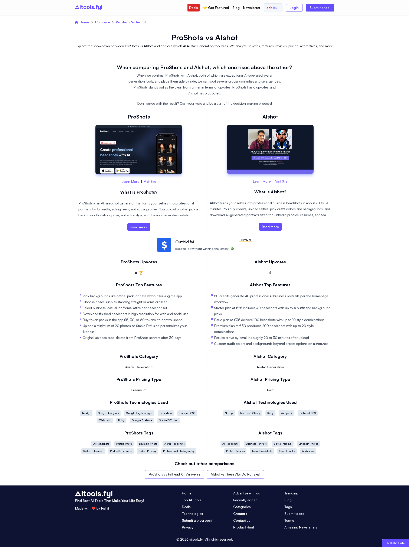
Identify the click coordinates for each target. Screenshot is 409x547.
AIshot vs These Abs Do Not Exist (235, 474)
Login (294, 8)
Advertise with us (246, 493)
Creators (240, 513)
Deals (193, 8)
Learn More (130, 181)
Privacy (187, 527)
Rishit (105, 508)
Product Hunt (243, 527)
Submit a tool (320, 8)
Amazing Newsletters (300, 527)
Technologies (192, 513)
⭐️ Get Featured (216, 8)
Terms (289, 520)
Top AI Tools (191, 500)
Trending (291, 493)
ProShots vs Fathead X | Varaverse (174, 474)
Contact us (241, 520)
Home (84, 22)
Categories (242, 507)
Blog (236, 8)
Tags (288, 507)
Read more (138, 227)
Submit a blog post (197, 520)
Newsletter (251, 8)
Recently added (245, 500)
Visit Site (150, 181)
